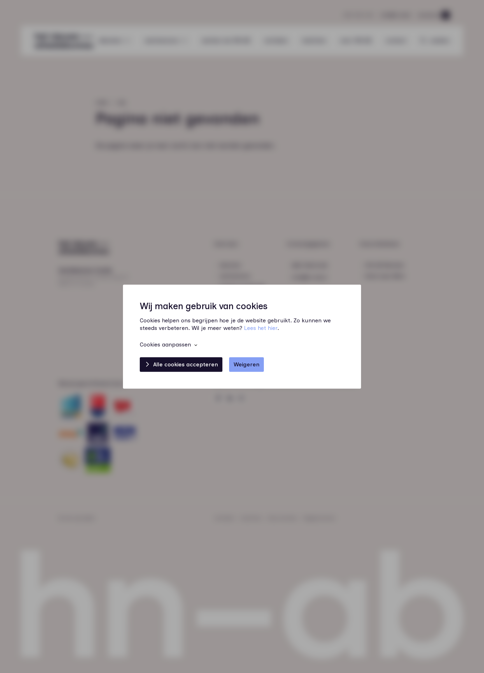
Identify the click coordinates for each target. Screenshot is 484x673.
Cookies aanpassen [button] (165, 344)
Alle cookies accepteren (185, 364)
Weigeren (246, 364)
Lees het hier (260, 328)
